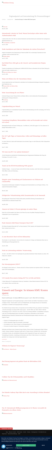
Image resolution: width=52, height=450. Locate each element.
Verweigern (8, 445)
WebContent (19, 432)
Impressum (4, 433)
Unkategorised (34, 432)
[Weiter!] (12, 355)
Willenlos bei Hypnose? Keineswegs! (13, 346)
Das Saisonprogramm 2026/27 (11, 264)
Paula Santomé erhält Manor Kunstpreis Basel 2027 (17, 223)
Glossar (28, 432)
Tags (7, 432)
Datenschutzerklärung (12, 433)
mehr (43, 445)
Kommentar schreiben (7, 428)
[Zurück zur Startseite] (9, 2)
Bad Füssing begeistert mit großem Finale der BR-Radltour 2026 (21, 361)
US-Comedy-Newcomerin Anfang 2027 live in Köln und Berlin (21, 278)
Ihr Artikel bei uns (42, 432)
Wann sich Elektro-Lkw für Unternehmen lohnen (16, 79)
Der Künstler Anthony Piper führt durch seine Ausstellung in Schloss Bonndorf (26, 392)
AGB (19, 433)
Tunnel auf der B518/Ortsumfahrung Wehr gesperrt (17, 166)
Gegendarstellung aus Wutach (11, 106)
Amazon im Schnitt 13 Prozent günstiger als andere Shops (19, 209)
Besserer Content (12, 432)
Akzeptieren (26, 445)
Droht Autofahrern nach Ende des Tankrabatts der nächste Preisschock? (23, 49)
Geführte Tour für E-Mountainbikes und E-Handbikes (18, 377)
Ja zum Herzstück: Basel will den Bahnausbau (16, 236)
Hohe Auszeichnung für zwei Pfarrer (13, 92)
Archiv (24, 432)
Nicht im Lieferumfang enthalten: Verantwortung (16, 250)
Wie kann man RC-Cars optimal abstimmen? (15, 152)
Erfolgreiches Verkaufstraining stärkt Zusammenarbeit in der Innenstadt (23, 195)
